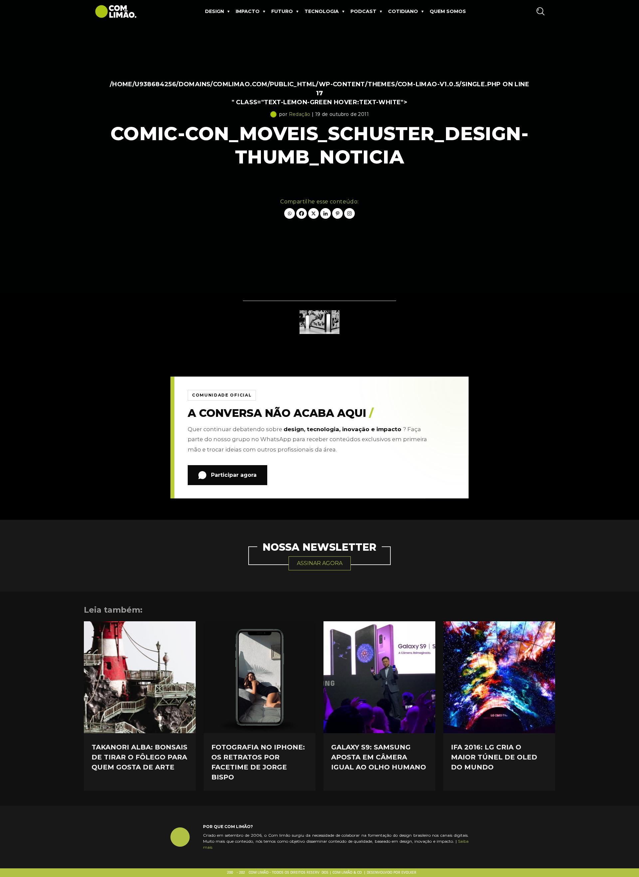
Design (214, 11)
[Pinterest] (337, 213)
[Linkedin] (325, 213)
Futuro (282, 11)
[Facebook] (301, 213)
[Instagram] (349, 213)
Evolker (408, 873)
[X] (313, 213)
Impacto (248, 11)
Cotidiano (403, 11)
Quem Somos (448, 11)
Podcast (363, 11)
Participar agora (234, 475)
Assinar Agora (319, 563)
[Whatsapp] (289, 213)
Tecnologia (322, 11)
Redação (300, 114)
